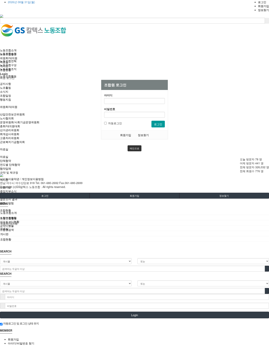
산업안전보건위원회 (12, 114)
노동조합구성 (8, 65)
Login (134, 315)
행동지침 (5, 99)
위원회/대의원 (8, 107)
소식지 (4, 91)
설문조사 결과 (8, 199)
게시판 (4, 66)
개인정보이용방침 (33, 179)
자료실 (4, 149)
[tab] (134, 213)
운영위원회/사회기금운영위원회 (19, 122)
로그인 (262, 2)
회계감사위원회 (9, 134)
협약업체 (5, 168)
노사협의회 (7, 118)
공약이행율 (7, 226)
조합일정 (5, 95)
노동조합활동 (8, 54)
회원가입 (263, 6)
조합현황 (5, 210)
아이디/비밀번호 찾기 (21, 343)
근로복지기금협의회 (12, 142)
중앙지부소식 (8, 191)
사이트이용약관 (9, 179)
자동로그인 (115, 123)
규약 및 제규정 (9, 172)
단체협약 (5, 161)
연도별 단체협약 (10, 164)
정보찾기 (263, 10)
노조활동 (5, 88)
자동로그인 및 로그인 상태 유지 (21, 323)
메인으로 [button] (134, 148)
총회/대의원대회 (10, 126)
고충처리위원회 (9, 138)
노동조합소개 (8, 50)
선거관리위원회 (9, 130)
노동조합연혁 (8, 61)
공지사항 (5, 84)
